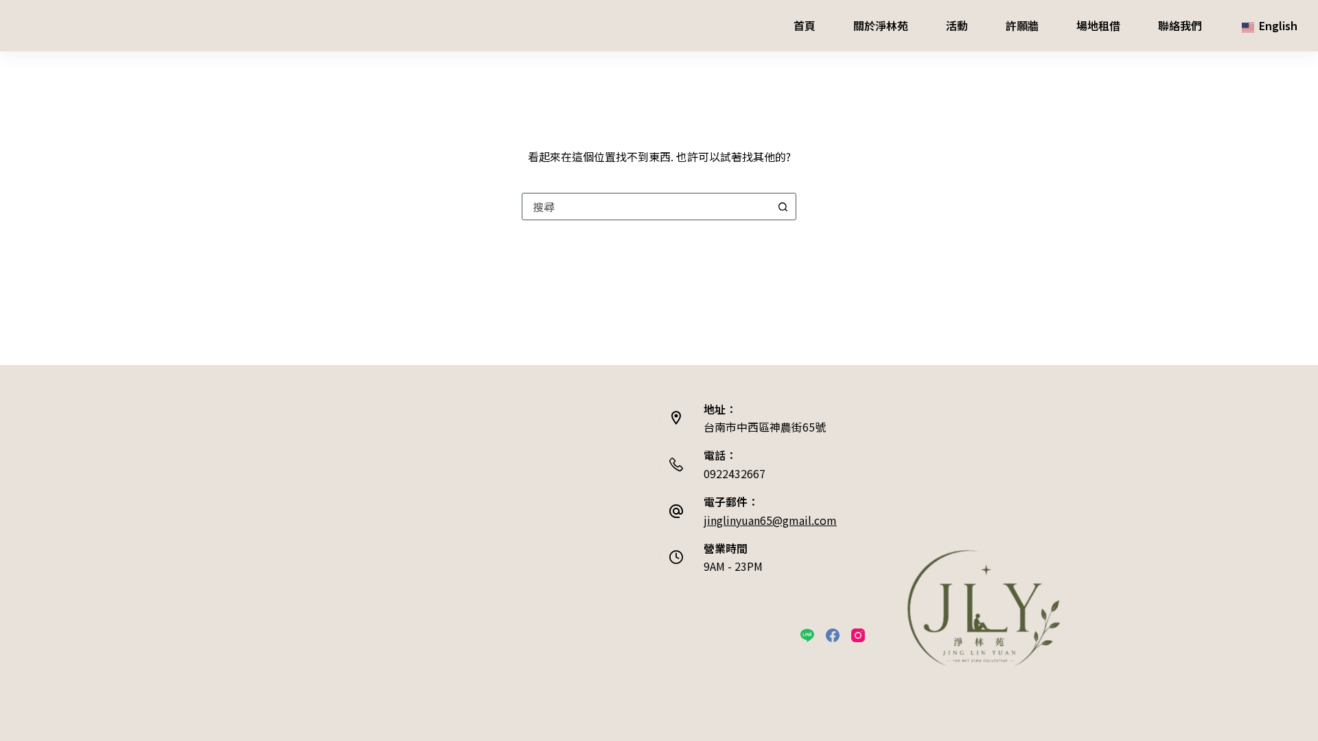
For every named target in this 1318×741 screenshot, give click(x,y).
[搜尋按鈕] (783, 206)
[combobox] (646, 206)
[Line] (807, 635)
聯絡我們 (1180, 25)
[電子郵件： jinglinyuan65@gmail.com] (676, 511)
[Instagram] (858, 635)
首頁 (805, 25)
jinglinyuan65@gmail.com (770, 520)
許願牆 (1022, 25)
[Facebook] (833, 635)
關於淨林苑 (880, 25)
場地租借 (1098, 25)
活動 (957, 25)
